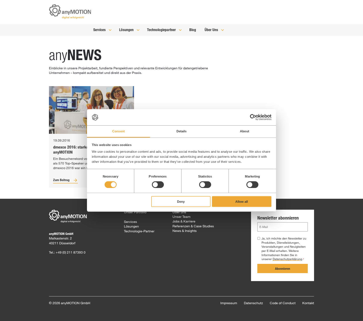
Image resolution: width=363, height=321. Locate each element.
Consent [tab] (118, 131)
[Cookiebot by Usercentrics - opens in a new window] (253, 117)
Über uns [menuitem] (179, 212)
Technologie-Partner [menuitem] (139, 231)
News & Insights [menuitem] (184, 231)
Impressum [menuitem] (228, 303)
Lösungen (126, 29)
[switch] (158, 184)
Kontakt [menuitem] (308, 303)
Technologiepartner (162, 29)
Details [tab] (181, 131)
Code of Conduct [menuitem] (283, 303)
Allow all (241, 201)
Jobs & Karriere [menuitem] (183, 221)
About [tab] (244, 131)
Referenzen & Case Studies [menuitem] (193, 226)
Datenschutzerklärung (287, 259)
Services (100, 29)
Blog (192, 29)
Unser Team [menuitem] (181, 216)
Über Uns (212, 29)
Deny (181, 201)
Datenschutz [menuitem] (253, 303)
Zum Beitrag (61, 180)
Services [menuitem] (130, 222)
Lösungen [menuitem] (131, 226)
